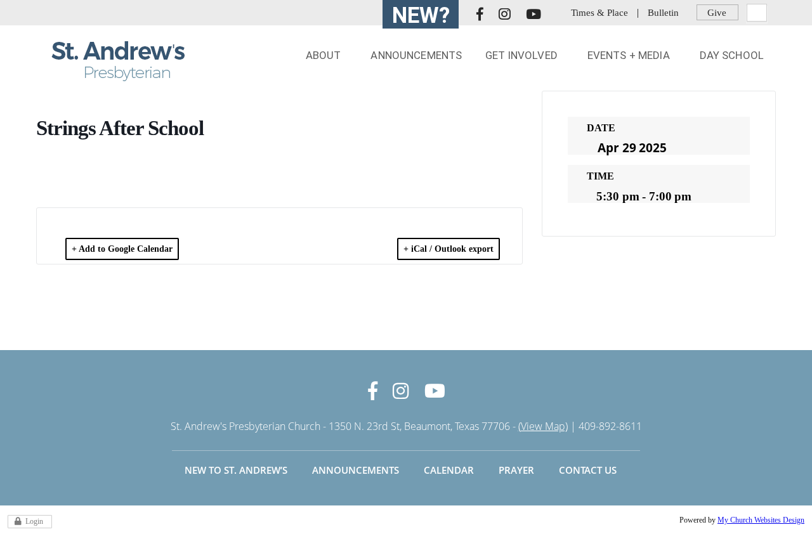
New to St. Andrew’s (236, 470)
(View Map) (543, 426)
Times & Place (599, 12)
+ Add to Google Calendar (122, 249)
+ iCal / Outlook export (448, 249)
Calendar (449, 470)
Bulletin (663, 12)
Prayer (516, 470)
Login (34, 521)
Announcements (355, 470)
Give (716, 12)
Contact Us (588, 470)
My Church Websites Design (760, 520)
